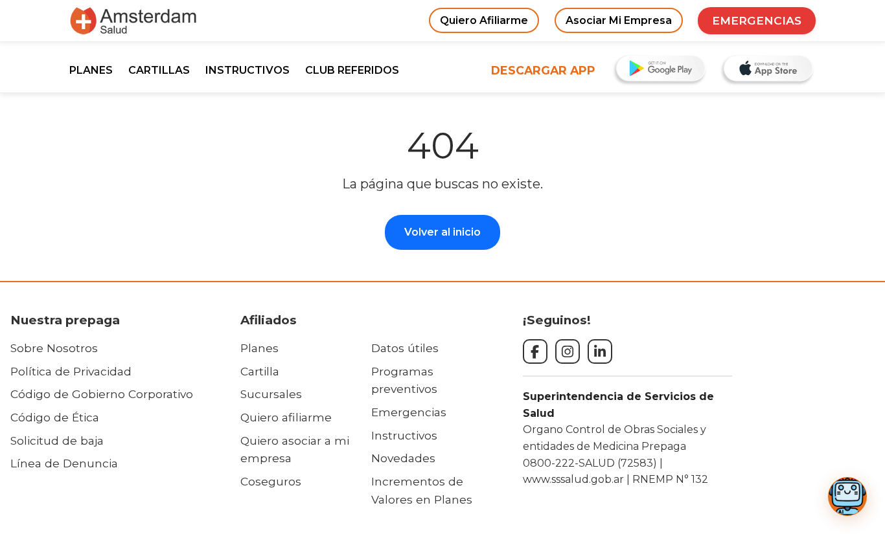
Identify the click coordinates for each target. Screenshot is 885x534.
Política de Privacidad (71, 371)
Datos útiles (405, 348)
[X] (600, 351)
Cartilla (259, 371)
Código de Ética (54, 417)
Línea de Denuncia (64, 463)
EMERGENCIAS (756, 20)
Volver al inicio (442, 232)
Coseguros (270, 481)
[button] (847, 496)
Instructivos (404, 435)
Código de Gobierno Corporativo (101, 394)
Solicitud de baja (57, 440)
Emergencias (408, 412)
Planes (259, 348)
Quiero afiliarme (286, 417)
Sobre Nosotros (54, 348)
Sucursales (271, 394)
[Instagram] (567, 351)
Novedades (403, 458)
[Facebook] (535, 351)
